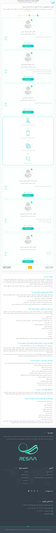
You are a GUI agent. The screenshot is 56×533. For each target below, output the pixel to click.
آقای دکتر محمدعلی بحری (28, 247)
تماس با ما (25, 483)
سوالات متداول (24, 477)
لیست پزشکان (49, 474)
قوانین (25, 472)
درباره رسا (25, 480)
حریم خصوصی (24, 474)
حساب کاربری (49, 472)
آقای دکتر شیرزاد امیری (28, 31)
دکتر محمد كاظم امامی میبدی (28, 181)
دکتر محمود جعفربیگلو (28, 64)
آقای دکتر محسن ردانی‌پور (28, 214)
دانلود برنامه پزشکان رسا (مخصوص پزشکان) (43, 477)
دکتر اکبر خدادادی (28, 98)
